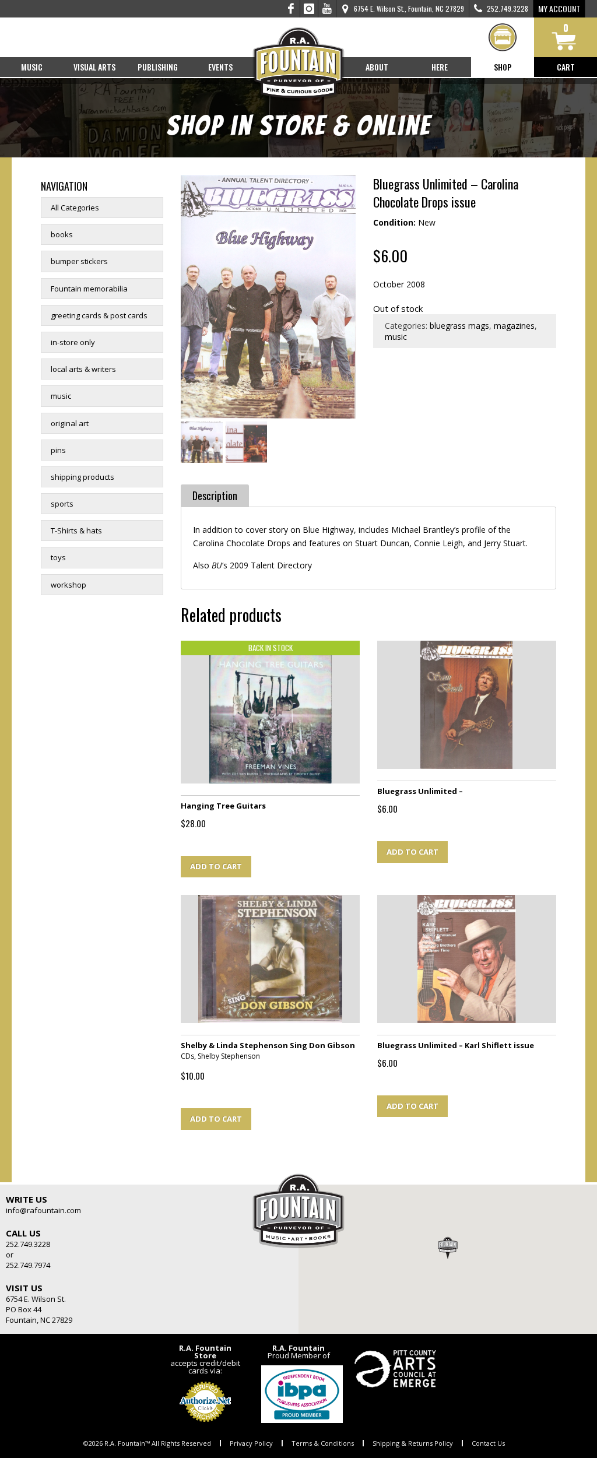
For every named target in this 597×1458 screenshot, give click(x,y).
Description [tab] (214, 495)
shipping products (82, 477)
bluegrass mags (459, 325)
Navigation (64, 186)
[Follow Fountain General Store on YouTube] (327, 8)
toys (58, 557)
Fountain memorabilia (89, 288)
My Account (559, 8)
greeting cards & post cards (99, 315)
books (62, 234)
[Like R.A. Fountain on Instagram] (309, 8)
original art (70, 423)
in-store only (73, 342)
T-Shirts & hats (76, 530)
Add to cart (216, 866)
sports (62, 503)
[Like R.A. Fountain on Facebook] (291, 8)
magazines (514, 325)
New (427, 222)
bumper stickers (79, 261)
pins (58, 450)
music (61, 396)
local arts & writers (83, 369)
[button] (447, 1247)
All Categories (75, 207)
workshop (68, 584)
